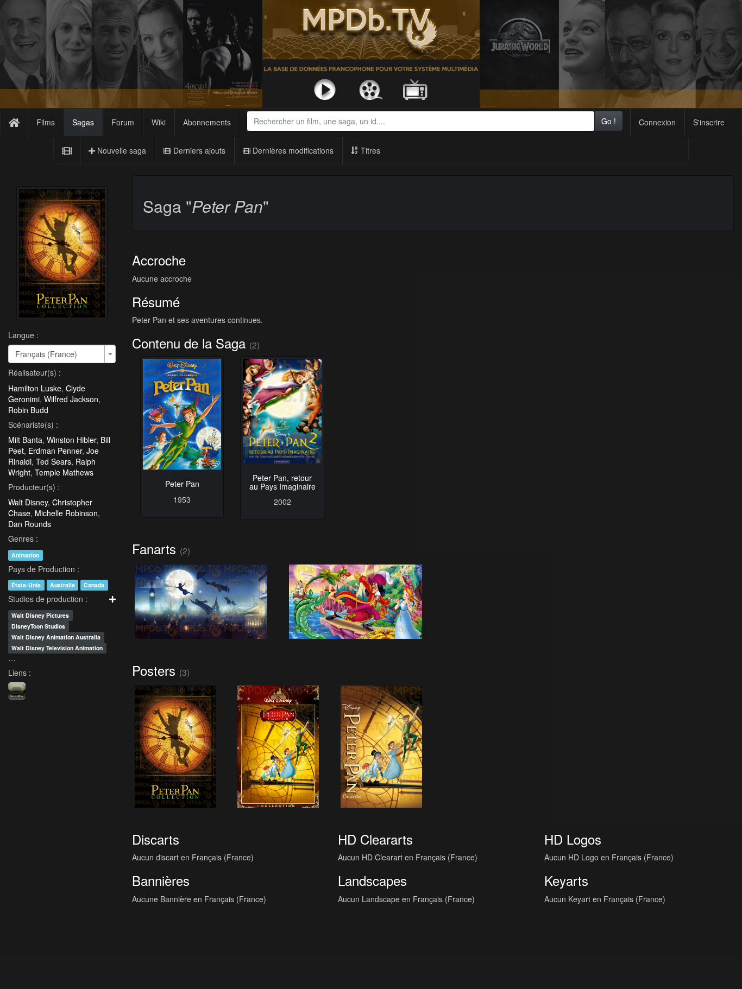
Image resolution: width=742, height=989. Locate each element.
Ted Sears (53, 461)
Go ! (608, 121)
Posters (153, 670)
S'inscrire (709, 122)
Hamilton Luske (34, 388)
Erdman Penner (55, 450)
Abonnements (207, 122)
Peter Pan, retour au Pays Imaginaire (282, 481)
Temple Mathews (64, 472)
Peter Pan (182, 483)
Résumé (156, 301)
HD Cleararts (375, 838)
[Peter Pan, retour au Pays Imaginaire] (282, 411)
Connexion (657, 122)
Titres (369, 150)
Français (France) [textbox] (46, 353)
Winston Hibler (71, 439)
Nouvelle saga (120, 150)
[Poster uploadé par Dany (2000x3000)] (175, 746)
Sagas (83, 122)
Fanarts (154, 548)
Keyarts (566, 880)
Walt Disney (28, 502)
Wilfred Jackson (71, 399)
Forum (122, 122)
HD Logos (572, 838)
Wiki (159, 122)
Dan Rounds (29, 523)
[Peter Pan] (182, 414)
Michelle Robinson (66, 513)
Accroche (159, 259)
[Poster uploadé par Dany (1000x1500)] (278, 746)
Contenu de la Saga (189, 342)
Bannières (161, 880)
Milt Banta (25, 439)
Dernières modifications (292, 150)
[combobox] (421, 121)
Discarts (155, 838)
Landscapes (372, 880)
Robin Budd (28, 409)
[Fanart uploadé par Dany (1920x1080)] (201, 602)
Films (45, 122)
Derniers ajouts (198, 150)
